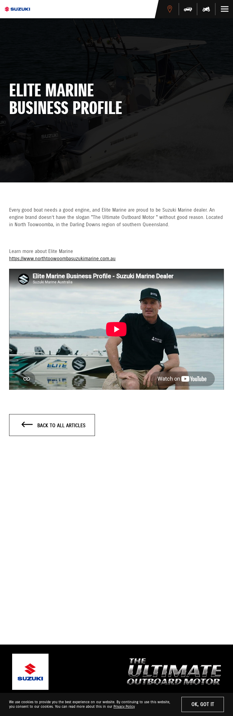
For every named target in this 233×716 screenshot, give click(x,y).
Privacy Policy (124, 706)
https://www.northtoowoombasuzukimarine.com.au (62, 259)
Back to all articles (61, 426)
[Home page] (17, 9)
